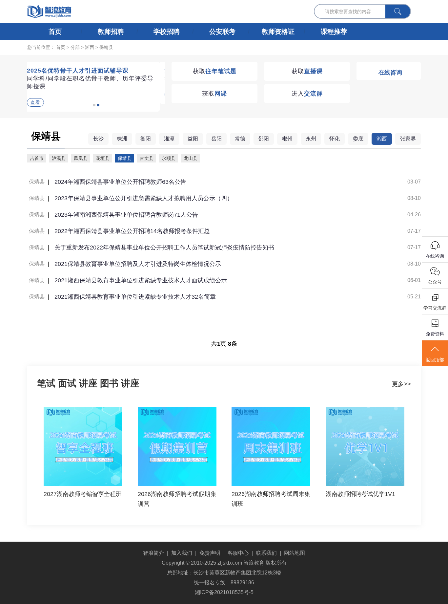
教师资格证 (278, 31)
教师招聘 (111, 31)
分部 (75, 47)
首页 (55, 31)
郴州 (287, 138)
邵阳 (263, 138)
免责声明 (209, 553)
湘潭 (169, 138)
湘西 (89, 47)
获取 (214, 71)
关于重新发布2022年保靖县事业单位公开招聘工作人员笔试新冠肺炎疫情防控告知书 (164, 247)
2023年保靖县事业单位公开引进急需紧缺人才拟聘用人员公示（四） (143, 198)
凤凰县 (81, 158)
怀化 (334, 138)
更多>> (401, 384)
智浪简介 (153, 553)
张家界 (408, 138)
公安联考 (222, 31)
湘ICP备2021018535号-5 (224, 592)
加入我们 (181, 553)
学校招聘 (166, 31)
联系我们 (266, 553)
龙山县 (190, 158)
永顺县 (168, 158)
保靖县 (106, 47)
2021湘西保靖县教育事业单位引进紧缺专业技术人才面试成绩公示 (140, 280)
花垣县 (103, 158)
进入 (307, 93)
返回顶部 (435, 359)
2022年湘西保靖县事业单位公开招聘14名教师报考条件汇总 (132, 231)
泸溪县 (59, 158)
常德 (240, 138)
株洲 (122, 138)
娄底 (358, 138)
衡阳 (145, 138)
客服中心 (238, 553)
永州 (311, 138)
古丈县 (146, 158)
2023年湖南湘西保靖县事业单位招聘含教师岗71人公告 (126, 214)
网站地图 (294, 553)
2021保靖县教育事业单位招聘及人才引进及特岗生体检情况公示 (137, 264)
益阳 (193, 138)
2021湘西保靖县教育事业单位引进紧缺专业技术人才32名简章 (135, 296)
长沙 (98, 138)
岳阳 (216, 138)
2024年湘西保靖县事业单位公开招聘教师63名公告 (120, 182)
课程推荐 (334, 31)
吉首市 (37, 158)
